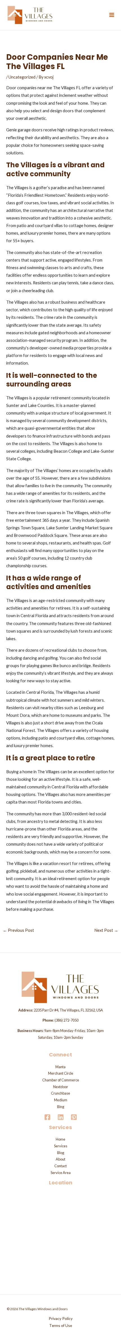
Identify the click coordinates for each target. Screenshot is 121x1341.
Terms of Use (60, 1325)
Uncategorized (21, 77)
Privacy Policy (61, 1318)
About (60, 1159)
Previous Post (18, 930)
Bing (60, 1106)
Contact (60, 1166)
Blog (60, 1152)
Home (60, 1139)
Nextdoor (60, 1086)
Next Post (106, 930)
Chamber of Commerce (60, 1080)
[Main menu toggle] (112, 15)
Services (60, 1146)
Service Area (61, 1172)
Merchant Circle (60, 1073)
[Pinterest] (74, 1117)
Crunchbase (60, 1093)
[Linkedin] (60, 1117)
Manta (60, 1067)
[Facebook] (47, 1117)
